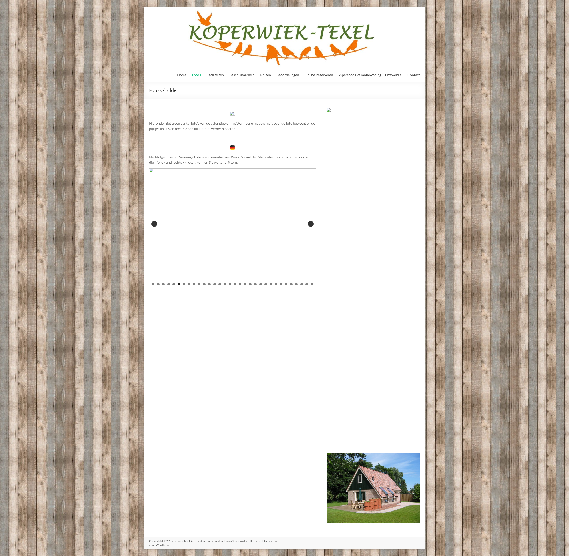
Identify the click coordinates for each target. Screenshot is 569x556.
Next (311, 224)
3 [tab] (163, 284)
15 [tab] (225, 284)
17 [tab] (235, 284)
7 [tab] (184, 284)
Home (181, 75)
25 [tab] (276, 284)
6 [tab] (179, 284)
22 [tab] (261, 284)
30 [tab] (302, 284)
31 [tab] (307, 284)
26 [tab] (281, 284)
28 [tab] (291, 284)
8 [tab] (189, 284)
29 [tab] (296, 284)
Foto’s (196, 75)
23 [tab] (266, 284)
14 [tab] (220, 284)
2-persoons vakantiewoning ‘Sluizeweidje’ (370, 75)
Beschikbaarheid (242, 75)
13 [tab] (215, 284)
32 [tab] (312, 284)
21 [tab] (255, 284)
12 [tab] (209, 284)
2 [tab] (158, 284)
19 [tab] (245, 284)
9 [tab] (194, 284)
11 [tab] (204, 284)
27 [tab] (286, 284)
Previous (154, 224)
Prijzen (265, 75)
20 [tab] (250, 284)
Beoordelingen (287, 75)
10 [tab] (199, 284)
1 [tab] (153, 284)
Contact (413, 75)
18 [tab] (240, 284)
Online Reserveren (319, 75)
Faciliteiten (215, 75)
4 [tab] (168, 284)
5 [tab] (173, 284)
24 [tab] (271, 284)
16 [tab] (230, 284)
